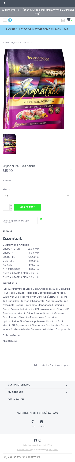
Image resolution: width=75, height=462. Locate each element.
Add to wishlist (41, 365)
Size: (6, 189)
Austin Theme (24, 449)
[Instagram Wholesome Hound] (40, 440)
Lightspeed (52, 449)
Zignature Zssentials (21, 42)
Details (7, 230)
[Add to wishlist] (71, 170)
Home (6, 42)
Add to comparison (61, 365)
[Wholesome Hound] (10, 20)
